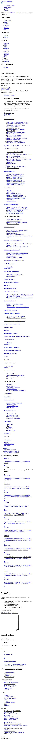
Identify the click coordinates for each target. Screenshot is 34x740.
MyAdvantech (7, 7)
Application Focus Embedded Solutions (17, 123)
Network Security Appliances (15, 210)
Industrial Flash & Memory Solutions (17, 138)
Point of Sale (10, 305)
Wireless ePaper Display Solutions (16, 142)
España (7, 10)
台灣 (5, 56)
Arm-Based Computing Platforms (16, 125)
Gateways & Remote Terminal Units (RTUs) (19, 159)
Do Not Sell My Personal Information (14, 732)
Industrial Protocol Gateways (14, 180)
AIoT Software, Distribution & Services (17, 122)
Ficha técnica (4, 613)
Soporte (6, 367)
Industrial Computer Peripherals (15, 195)
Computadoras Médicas (13, 231)
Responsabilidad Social (10, 687)
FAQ (5, 704)
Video (5, 699)
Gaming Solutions (8, 327)
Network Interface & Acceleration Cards (17, 208)
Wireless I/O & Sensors (13, 168)
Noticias (6, 701)
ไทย (5, 58)
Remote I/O (10, 165)
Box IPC (9, 191)
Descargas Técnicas (13, 613)
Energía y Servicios (8, 279)
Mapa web (6, 729)
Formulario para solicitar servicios (16, 375)
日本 (5, 49)
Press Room (10, 407)
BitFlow (9, 342)
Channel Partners (8, 359)
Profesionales (7, 421)
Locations (9, 429)
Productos (6, 116)
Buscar (6, 8)
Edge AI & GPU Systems (14, 193)
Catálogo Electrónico (9, 702)
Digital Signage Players (13, 128)
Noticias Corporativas (9, 684)
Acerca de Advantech (9, 399)
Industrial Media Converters (14, 178)
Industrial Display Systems (14, 136)
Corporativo (7, 396)
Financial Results (11, 413)
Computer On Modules (13, 126)
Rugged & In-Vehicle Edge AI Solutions (17, 246)
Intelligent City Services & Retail (11, 250)
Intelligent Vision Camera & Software (17, 222)
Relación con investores (9, 410)
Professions (10, 424)
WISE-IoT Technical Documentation (16, 390)
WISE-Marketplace (9, 444)
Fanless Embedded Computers (15, 133)
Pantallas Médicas (12, 233)
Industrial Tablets (11, 245)
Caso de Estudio (8, 695)
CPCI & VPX (11, 192)
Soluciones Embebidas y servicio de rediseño (14, 321)
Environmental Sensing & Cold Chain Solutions (19, 243)
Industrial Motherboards (13, 139)
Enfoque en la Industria (10, 698)
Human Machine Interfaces (14, 160)
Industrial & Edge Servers (10, 288)
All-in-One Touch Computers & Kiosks (17, 253)
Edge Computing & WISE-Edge (11, 271)
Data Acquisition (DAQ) (13, 156)
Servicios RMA (11, 374)
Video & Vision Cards (13, 224)
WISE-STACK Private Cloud (15, 213)
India (5, 46)
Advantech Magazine (12, 406)
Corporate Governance (13, 415)
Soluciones (7, 268)
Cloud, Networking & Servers (11, 204)
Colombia (6, 28)
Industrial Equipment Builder (11, 291)
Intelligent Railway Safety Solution (16, 318)
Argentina (6, 25)
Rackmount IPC (11, 201)
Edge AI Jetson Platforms (13, 221)
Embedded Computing (9, 119)
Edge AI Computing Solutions (15, 274)
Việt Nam (6, 61)
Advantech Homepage (6, 1)
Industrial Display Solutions (10, 333)
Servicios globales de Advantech (11, 347)
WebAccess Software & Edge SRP (16, 166)
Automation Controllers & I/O (15, 152)
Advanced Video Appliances (14, 219)
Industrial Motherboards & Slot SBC (16, 196)
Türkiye (6, 59)
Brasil (5, 22)
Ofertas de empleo (8, 688)
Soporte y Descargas (9, 370)
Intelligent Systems (8, 187)
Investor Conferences (12, 416)
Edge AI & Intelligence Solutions (16, 129)
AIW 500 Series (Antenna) (11, 452)
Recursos (9, 384)
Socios (5, 356)
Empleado (6, 436)
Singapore (6, 54)
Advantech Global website (12, 13)
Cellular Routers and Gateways (15, 174)
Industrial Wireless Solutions (14, 141)
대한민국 (6, 51)
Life (8, 426)
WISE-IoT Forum (12, 389)
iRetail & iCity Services (9, 300)
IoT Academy (10, 386)
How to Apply (11, 430)
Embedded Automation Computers (16, 157)
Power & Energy (11, 163)
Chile (5, 26)
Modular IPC (10, 199)
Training (9, 427)
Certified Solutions (12, 153)
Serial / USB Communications (15, 184)
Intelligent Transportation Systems (16, 198)
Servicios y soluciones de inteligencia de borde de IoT (16, 336)
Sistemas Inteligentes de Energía (15, 234)
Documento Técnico (9, 696)
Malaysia (6, 53)
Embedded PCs (11, 131)
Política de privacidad (9, 731)
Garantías (9, 378)
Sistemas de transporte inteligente (12, 313)
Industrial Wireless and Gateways (16, 181)
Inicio (5, 448)
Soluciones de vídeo (8, 339)
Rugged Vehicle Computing (10, 310)
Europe (6, 35)
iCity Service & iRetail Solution (15, 254)
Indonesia (6, 48)
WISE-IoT (10, 366)
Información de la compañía (14, 403)
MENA (6, 67)
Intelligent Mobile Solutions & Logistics (13, 240)
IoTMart (6, 442)
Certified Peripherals (9, 263)
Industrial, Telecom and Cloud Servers (17, 207)
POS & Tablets (11, 256)
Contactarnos (7, 439)
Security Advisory (8, 393)
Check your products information (16, 376)
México (6, 23)
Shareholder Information (13, 418)
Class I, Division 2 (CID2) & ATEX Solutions (19, 155)
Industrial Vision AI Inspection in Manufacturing (20, 297)
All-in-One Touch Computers (15, 304)
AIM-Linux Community (13, 387)
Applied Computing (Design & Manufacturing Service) (16, 145)
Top (3, 736)
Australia (6, 43)
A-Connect (7, 445)
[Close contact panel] (1, 649)
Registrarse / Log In (9, 95)
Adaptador (10, 267)
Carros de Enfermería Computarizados (17, 230)
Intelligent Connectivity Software (16, 183)
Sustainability (7, 433)
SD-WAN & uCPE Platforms (15, 211)
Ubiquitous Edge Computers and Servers (18, 307)
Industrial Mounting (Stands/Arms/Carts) (13, 260)
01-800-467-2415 (9, 677)
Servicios (6, 344)
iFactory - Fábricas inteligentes (11, 282)
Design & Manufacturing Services (12, 324)
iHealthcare (6, 285)
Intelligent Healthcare (9, 227)
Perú (5, 29)
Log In (12, 5)
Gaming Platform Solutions (14, 135)
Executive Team (11, 404)
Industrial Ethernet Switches (14, 177)
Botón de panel (5, 89)
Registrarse (7, 5)
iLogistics (6, 330)
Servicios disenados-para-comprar (12, 350)
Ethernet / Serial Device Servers (15, 175)
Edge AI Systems (11, 276)
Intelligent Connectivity (9, 171)
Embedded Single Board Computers (16, 132)
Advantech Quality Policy (10, 353)
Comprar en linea (9, 672)
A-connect (6, 705)
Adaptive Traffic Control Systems (16, 316)
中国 (5, 45)
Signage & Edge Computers (14, 257)
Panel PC (9, 162)
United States (7, 20)
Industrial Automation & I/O (10, 148)
